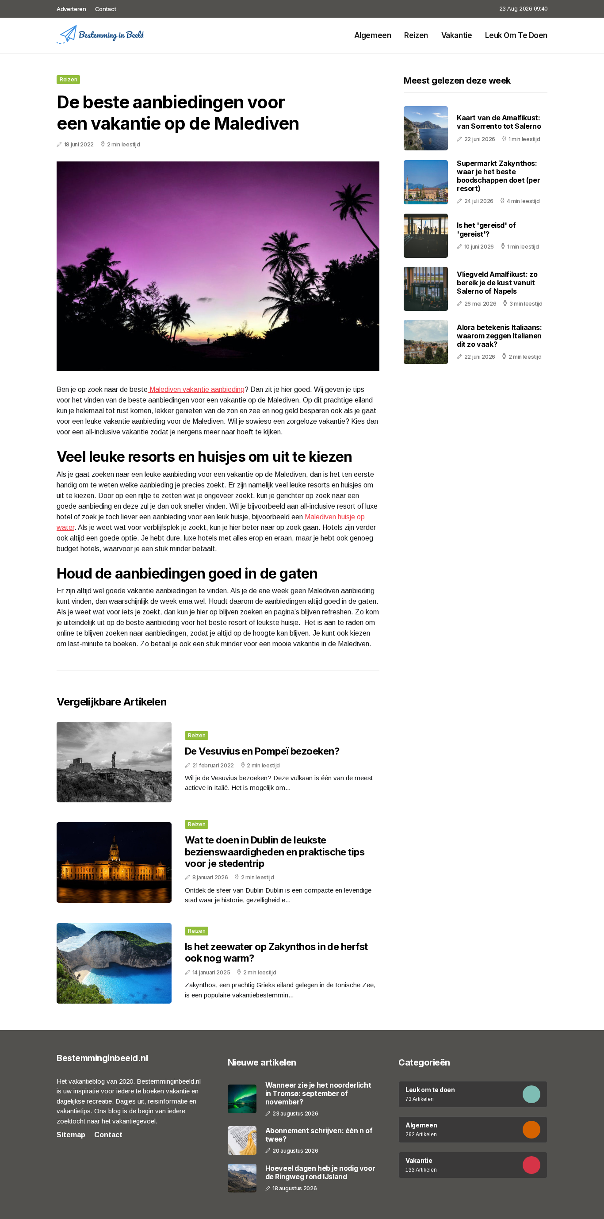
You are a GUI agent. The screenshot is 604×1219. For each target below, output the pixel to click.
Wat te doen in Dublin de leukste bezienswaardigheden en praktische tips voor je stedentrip (274, 851)
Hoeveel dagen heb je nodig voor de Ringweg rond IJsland (320, 1172)
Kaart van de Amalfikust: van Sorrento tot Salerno (499, 122)
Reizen (416, 35)
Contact (105, 8)
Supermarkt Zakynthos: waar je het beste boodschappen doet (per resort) (498, 176)
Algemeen (372, 35)
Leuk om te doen (516, 35)
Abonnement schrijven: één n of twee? (319, 1135)
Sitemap (71, 1134)
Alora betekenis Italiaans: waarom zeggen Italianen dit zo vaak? (499, 336)
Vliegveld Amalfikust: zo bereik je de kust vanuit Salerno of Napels (497, 282)
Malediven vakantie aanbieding (196, 389)
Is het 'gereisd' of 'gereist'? (486, 229)
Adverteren (71, 8)
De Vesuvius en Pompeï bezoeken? (262, 751)
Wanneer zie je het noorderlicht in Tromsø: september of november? (318, 1093)
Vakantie (456, 35)
